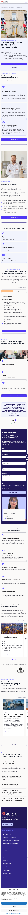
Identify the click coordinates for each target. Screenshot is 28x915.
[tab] (7, 291)
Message (4, 473)
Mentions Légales (17, 913)
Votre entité (5, 454)
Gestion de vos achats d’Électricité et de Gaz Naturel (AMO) (12, 7)
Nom (3, 448)
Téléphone (4, 467)
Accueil (2, 5)
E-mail (3, 460)
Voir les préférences (14, 910)
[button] (26, 889)
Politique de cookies (10, 913)
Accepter (14, 903)
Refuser (14, 906)
